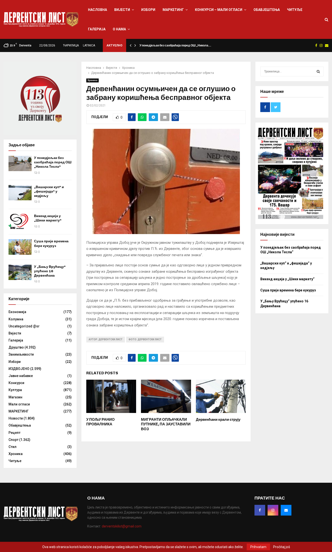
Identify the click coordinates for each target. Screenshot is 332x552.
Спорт (13, 440)
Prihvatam (258, 547)
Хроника (92, 80)
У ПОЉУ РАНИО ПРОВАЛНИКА (100, 422)
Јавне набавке (21, 376)
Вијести (122, 10)
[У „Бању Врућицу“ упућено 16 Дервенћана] (20, 272)
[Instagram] (273, 510)
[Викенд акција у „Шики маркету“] (20, 221)
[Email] (286, 510)
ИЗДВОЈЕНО (19, 369)
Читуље (294, 10)
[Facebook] (259, 510)
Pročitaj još (281, 547)
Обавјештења (266, 10)
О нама (119, 29)
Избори (148, 10)
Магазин (15, 397)
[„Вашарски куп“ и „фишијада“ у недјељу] (20, 192)
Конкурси (16, 383)
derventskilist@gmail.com (121, 526)
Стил (13, 447)
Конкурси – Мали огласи (218, 10)
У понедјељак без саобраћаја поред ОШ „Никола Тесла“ (52, 162)
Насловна (97, 10)
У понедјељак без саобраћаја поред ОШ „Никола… (175, 45)
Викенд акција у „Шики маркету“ (47, 218)
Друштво (16, 347)
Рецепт (14, 433)
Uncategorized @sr (24, 326)
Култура (15, 390)
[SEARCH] (318, 71)
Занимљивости (21, 354)
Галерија (96, 29)
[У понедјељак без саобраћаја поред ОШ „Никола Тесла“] (20, 163)
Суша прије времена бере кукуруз (51, 243)
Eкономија (17, 312)
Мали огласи (19, 404)
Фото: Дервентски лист (145, 339)
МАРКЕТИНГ (173, 10)
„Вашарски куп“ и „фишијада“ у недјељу (49, 191)
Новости (16, 418)
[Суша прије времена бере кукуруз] (20, 246)
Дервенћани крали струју (218, 419)
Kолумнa (16, 319)
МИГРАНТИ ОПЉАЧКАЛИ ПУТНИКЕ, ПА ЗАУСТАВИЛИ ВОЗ (166, 424)
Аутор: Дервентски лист (105, 339)
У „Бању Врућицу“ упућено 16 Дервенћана (50, 271)
